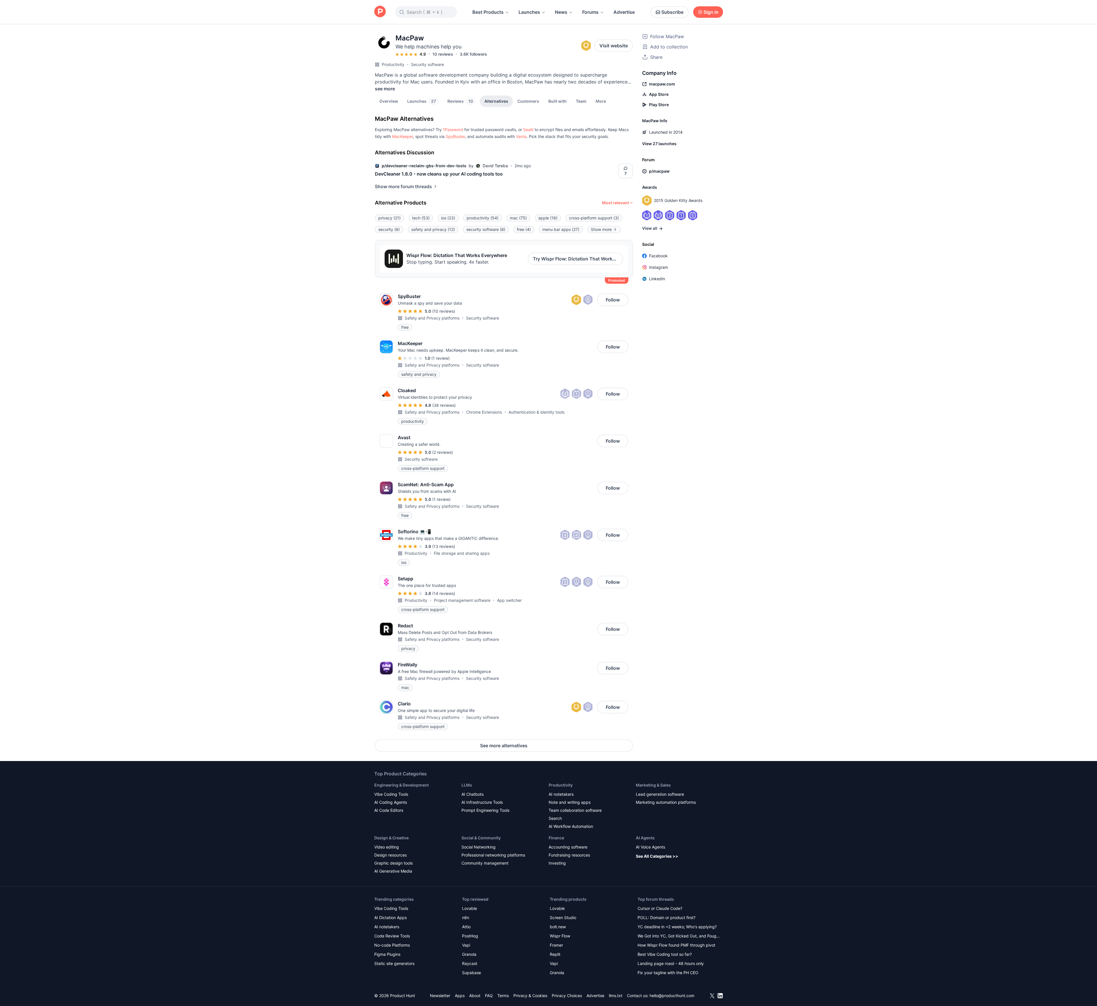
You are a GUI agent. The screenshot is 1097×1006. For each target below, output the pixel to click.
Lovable (469, 908)
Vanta (521, 136)
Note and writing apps (570, 802)
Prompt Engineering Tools (485, 810)
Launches (529, 12)
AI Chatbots (472, 794)
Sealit (528, 129)
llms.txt (615, 995)
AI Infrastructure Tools (482, 802)
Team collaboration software (575, 810)
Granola (469, 954)
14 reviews (444, 593)
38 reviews (444, 405)
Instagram (658, 267)
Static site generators (394, 963)
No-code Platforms (392, 945)
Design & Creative (391, 837)
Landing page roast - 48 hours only (671, 963)
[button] (601, 101)
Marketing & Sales (653, 785)
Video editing (386, 847)
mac (518, 217)
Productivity (393, 64)
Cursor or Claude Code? (660, 908)
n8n (465, 917)
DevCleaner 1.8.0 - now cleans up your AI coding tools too (439, 174)
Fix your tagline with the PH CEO (668, 972)
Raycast (469, 963)
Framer (556, 945)
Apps (460, 995)
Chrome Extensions (484, 412)
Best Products (488, 12)
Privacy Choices (567, 995)
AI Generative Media (393, 871)
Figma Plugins (387, 954)
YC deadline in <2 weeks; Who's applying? (677, 926)
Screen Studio (563, 917)
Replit (555, 954)
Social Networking (478, 847)
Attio (466, 926)
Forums (590, 12)
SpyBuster (455, 136)
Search (555, 818)
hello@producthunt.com (672, 995)
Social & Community (481, 837)
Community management (484, 863)
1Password (453, 129)
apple (548, 217)
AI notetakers (561, 794)
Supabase (471, 972)
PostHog (470, 935)
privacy (389, 217)
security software (485, 229)
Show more (601, 229)
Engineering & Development (401, 785)
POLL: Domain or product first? (666, 917)
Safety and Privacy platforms (432, 318)
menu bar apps (560, 229)
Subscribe (672, 12)
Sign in (711, 12)
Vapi (466, 945)
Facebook (658, 255)
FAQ (489, 995)
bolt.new (558, 926)
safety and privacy (433, 229)
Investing (557, 863)
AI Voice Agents (650, 847)
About (474, 995)
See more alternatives (503, 745)
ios (448, 217)
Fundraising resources (569, 855)
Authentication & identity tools (536, 412)
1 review (440, 358)
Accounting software (568, 847)
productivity (482, 217)
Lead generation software (660, 794)
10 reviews (442, 54)
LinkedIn (657, 278)
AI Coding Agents (390, 802)
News (561, 12)
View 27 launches (659, 143)
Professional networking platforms (493, 855)
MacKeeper (402, 136)
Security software (427, 64)
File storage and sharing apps (462, 553)
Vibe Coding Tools (391, 794)
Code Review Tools (392, 935)
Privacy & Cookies (530, 995)
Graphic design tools (393, 863)
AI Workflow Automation (571, 826)
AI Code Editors (388, 810)
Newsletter (440, 995)
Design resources (390, 855)
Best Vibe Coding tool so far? (665, 954)
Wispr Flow (560, 935)
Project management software (462, 600)
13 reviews (444, 546)
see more (385, 89)
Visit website (613, 45)
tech (421, 217)
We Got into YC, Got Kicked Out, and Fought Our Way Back (679, 936)
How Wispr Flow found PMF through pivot (676, 945)
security (389, 229)
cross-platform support (594, 217)
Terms (503, 995)
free (524, 229)
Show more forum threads (403, 186)
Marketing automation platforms (666, 802)
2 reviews (442, 452)
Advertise (624, 12)
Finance (556, 837)
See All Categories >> (657, 856)
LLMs (466, 785)
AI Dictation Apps (390, 917)
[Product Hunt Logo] (380, 12)
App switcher (509, 600)
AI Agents (645, 837)
